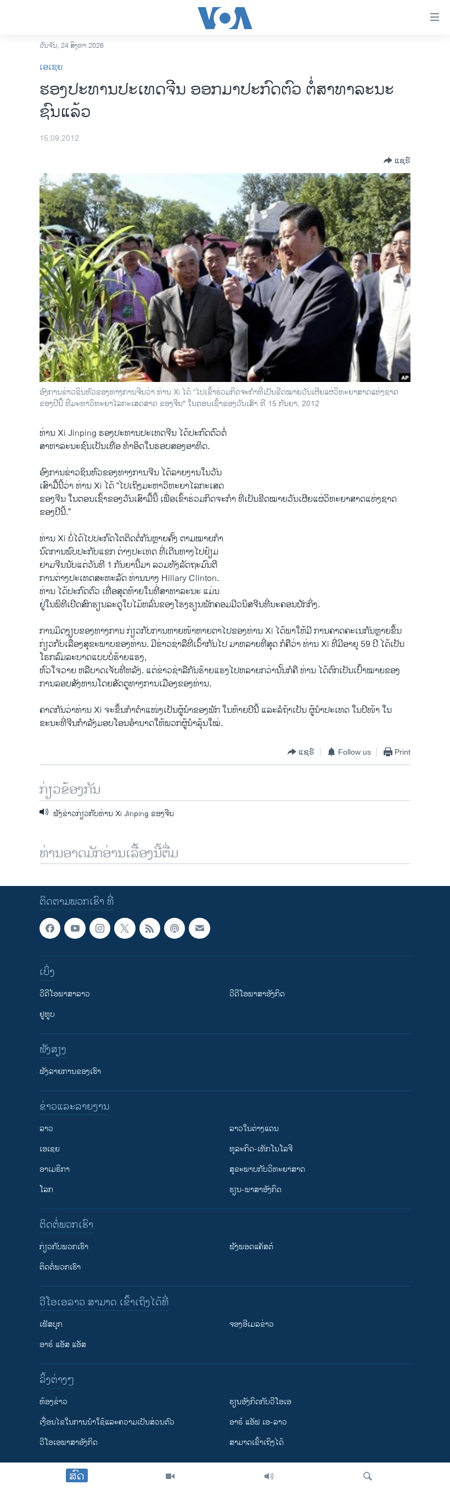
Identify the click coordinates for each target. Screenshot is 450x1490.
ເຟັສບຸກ (51, 1325)
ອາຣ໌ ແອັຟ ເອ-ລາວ (258, 1422)
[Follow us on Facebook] (50, 928)
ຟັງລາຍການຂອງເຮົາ (70, 1072)
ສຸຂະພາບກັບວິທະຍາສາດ (267, 1170)
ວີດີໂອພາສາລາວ (65, 994)
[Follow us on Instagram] (99, 928)
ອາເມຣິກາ (55, 1170)
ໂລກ (46, 1190)
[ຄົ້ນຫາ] (367, 1476)
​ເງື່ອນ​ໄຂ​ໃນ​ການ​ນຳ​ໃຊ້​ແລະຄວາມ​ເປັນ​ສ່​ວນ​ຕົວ (107, 1422)
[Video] (170, 1476)
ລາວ (46, 1129)
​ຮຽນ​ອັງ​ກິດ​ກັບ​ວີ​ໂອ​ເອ (260, 1402)
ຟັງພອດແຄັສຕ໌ (251, 1247)
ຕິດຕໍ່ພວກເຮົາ (60, 1267)
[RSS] (149, 928)
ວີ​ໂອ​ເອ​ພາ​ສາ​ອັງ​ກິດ (69, 1443)
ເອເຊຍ (51, 67)
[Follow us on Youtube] (74, 928)
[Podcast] (174, 928)
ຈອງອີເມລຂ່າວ (251, 1325)
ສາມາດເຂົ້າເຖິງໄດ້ (256, 1443)
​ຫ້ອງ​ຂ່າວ (54, 1402)
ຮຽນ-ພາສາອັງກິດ (255, 1190)
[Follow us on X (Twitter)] (124, 928)
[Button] (397, 160)
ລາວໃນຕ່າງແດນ (254, 1129)
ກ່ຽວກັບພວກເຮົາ (64, 1247)
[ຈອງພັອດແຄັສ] (199, 928)
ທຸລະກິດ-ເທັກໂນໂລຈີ (260, 1149)
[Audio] (268, 1476)
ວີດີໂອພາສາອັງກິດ (257, 994)
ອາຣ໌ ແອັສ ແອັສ (63, 1345)
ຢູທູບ (47, 1015)
